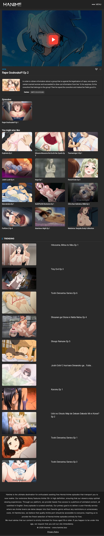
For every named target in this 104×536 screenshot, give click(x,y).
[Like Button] (96, 69)
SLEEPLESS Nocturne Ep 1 (44, 204)
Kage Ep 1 (38, 180)
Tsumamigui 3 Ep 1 (75, 153)
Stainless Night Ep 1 (42, 228)
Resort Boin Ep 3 (74, 180)
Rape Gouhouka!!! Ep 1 (10, 122)
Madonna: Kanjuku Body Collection (81, 228)
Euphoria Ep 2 (7, 153)
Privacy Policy (53, 532)
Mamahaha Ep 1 (8, 204)
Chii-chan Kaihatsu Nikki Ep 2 (79, 204)
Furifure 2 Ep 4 (7, 228)
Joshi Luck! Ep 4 (8, 180)
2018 (4, 69)
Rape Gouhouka (37, 92)
